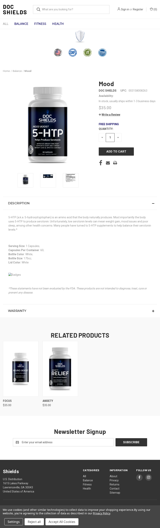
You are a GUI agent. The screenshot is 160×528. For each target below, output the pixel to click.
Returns (114, 484)
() (155, 9)
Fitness (40, 24)
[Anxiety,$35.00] (60, 369)
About (113, 476)
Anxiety (48, 401)
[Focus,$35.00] (21, 369)
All (5, 24)
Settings (14, 522)
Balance (21, 24)
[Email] (108, 163)
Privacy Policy (101, 513)
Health (58, 24)
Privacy (114, 480)
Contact (114, 488)
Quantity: (106, 128)
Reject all (34, 522)
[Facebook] (101, 163)
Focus (7, 401)
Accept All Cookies (62, 522)
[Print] (115, 163)
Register (138, 9)
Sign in (125, 9)
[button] (80, 36)
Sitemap (115, 492)
